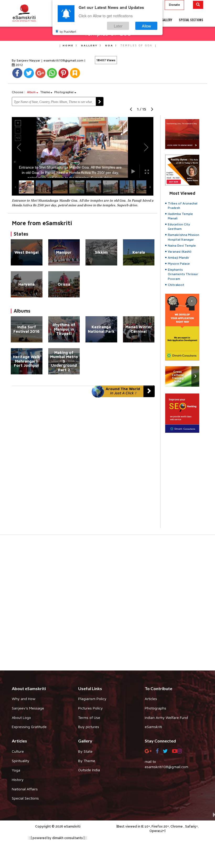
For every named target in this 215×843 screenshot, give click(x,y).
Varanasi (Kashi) (179, 251)
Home (68, 45)
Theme (45, 92)
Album (31, 92)
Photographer (64, 92)
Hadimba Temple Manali (180, 216)
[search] (198, 5)
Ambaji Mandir (178, 257)
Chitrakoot (176, 285)
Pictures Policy (90, 708)
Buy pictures (88, 726)
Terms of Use (89, 717)
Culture (18, 751)
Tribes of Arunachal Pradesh (182, 205)
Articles (151, 698)
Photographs (155, 708)
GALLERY (167, 20)
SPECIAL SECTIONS (191, 20)
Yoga (16, 770)
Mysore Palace (179, 263)
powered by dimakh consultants (58, 838)
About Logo (21, 717)
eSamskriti (153, 726)
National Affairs (25, 789)
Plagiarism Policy (92, 698)
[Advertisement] (107, 605)
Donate (174, 5)
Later (118, 26)
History (18, 779)
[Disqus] (82, 462)
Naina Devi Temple (182, 245)
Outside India (89, 770)
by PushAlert (68, 31)
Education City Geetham (179, 226)
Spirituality (20, 760)
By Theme (86, 760)
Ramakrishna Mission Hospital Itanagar (183, 237)
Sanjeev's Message (28, 708)
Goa (109, 45)
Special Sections (25, 798)
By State (85, 751)
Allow (146, 26)
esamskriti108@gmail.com (64, 60)
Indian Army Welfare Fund (166, 717)
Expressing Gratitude (29, 726)
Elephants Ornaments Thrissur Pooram (183, 274)
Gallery (89, 45)
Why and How (23, 698)
